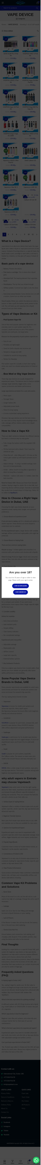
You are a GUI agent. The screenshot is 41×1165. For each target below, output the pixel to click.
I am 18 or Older (20, 586)
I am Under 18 (20, 592)
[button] (36, 1160)
